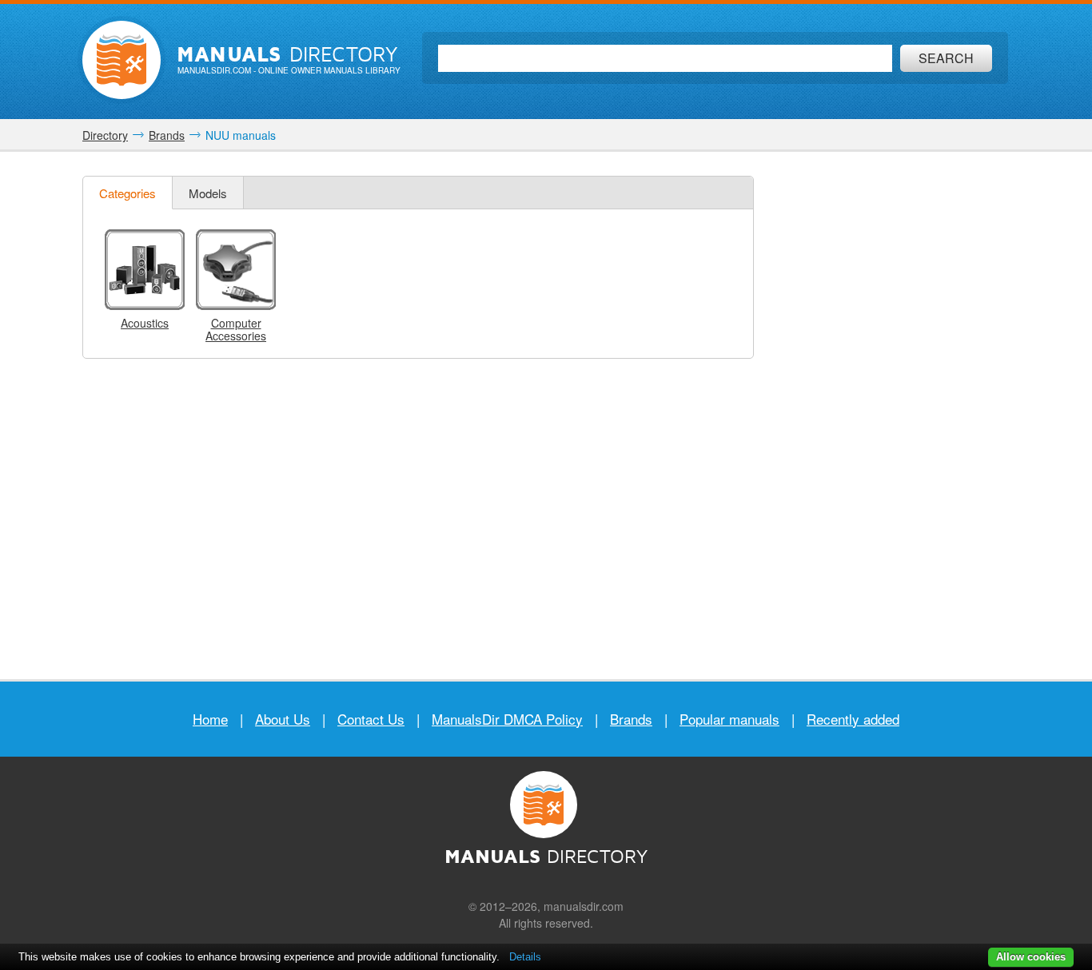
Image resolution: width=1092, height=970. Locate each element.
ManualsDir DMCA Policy (507, 719)
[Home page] (121, 60)
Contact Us (371, 719)
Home (210, 719)
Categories (127, 193)
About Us (282, 719)
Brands (631, 719)
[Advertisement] (890, 415)
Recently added (853, 719)
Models (208, 193)
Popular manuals (729, 719)
